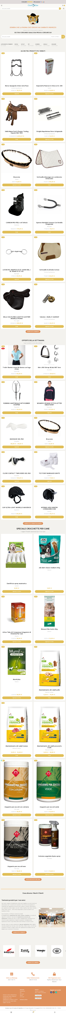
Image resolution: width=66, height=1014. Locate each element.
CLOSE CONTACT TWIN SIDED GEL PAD (17, 473)
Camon (17, 586)
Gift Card (22, 994)
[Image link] (10, 990)
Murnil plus (16, 679)
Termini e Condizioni (39, 991)
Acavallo (49, 369)
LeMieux (49, 475)
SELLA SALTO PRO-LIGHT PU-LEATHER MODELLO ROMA (16, 317)
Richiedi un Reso (23, 999)
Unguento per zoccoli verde (49, 807)
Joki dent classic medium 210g (49, 568)
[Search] (60, 9)
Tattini (49, 88)
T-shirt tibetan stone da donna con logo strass (17, 368)
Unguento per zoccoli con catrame (17, 807)
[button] (33, 2)
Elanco (49, 570)
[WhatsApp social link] (56, 992)
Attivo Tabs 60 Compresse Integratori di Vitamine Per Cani (17, 633)
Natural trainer (49, 692)
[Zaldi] (25, 951)
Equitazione (22, 991)
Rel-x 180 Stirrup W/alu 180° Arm (49, 367)
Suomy (49, 511)
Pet (20, 992)
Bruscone (16, 177)
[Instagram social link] (54, 992)
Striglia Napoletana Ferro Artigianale (49, 131)
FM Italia (16, 809)
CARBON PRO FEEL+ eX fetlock (16, 223)
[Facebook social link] (51, 992)
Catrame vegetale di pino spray (49, 856)
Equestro (49, 407)
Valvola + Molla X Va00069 (49, 317)
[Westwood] (57, 951)
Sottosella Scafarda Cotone (49, 270)
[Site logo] (33, 5)
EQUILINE (16, 371)
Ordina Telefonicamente (33, 978)
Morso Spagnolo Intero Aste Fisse (16, 86)
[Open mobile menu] (1, 5)
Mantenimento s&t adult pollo (49, 690)
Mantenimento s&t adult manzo (17, 746)
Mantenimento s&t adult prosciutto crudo (49, 746)
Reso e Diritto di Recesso (40, 992)
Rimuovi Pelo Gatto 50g (49, 629)
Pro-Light (16, 320)
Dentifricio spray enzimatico (17, 583)
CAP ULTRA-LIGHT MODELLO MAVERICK (16, 507)
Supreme (16, 407)
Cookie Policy (38, 998)
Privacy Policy (38, 995)
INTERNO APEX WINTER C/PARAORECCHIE (49, 508)
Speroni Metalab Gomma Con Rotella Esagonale (49, 223)
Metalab (49, 226)
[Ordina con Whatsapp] (11, 974)
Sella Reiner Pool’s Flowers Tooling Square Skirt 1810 (16, 132)
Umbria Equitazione (16, 88)
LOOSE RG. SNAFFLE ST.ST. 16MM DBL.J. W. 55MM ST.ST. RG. (17, 270)
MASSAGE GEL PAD (17, 439)
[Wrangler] (41, 951)
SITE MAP (22, 996)
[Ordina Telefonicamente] (33, 974)
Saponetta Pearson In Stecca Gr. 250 (49, 86)
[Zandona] (9, 951)
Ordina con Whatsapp (11, 978)
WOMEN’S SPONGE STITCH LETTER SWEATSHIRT (49, 404)
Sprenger (16, 273)
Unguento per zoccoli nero (17, 866)
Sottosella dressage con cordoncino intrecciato (49, 177)
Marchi (21, 995)
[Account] (64, 8)
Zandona (16, 225)
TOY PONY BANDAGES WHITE (49, 473)
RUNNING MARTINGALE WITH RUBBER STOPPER (16, 404)
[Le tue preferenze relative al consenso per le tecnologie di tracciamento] (1, 760)
